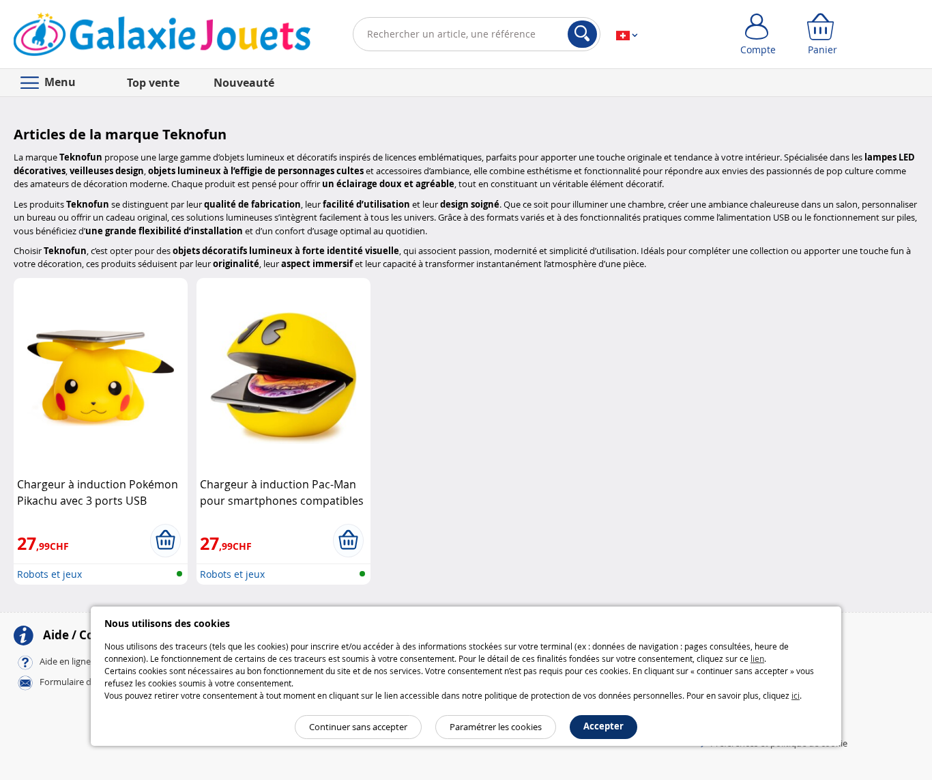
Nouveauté (244, 82)
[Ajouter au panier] (165, 540)
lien (757, 658)
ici (795, 695)
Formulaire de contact (84, 682)
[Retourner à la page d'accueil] (162, 37)
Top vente (153, 82)
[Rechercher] (582, 34)
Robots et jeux (49, 574)
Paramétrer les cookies (496, 727)
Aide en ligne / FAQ (77, 662)
